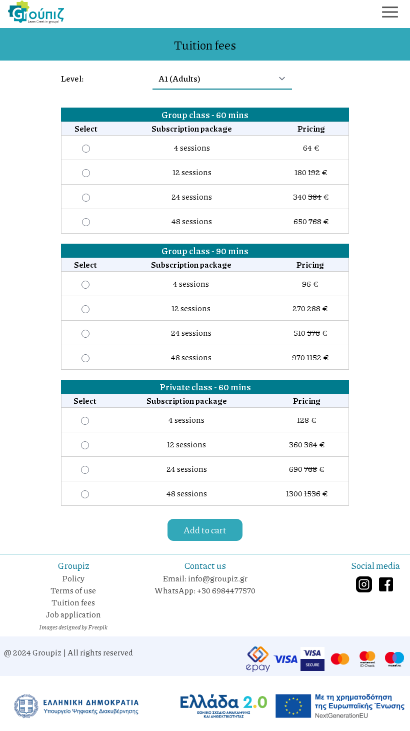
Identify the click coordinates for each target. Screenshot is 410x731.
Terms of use (73, 590)
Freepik (98, 627)
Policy (73, 578)
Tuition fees (73, 602)
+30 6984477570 (226, 590)
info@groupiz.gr (218, 578)
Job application (73, 614)
